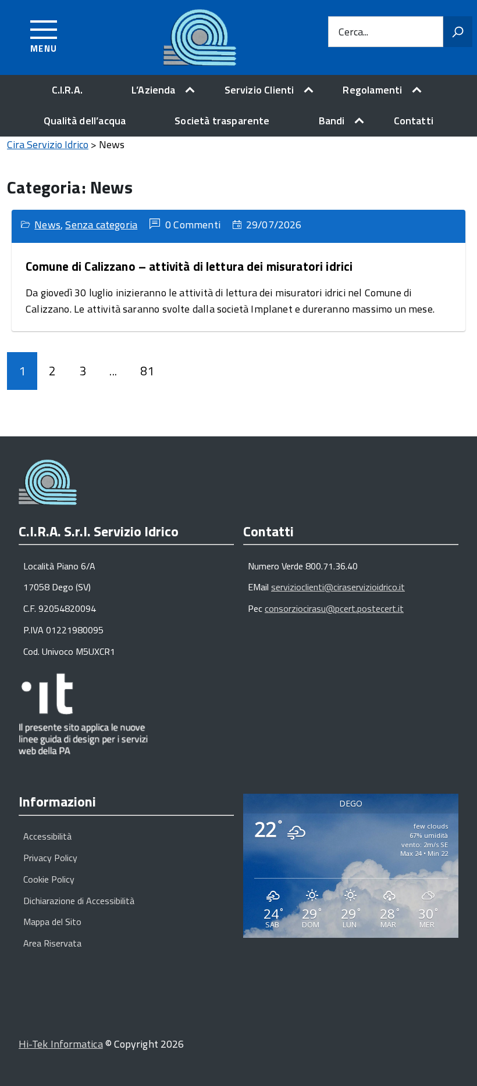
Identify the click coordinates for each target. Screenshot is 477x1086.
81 (147, 370)
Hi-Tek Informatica (61, 1044)
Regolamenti (372, 90)
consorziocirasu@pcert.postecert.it (334, 608)
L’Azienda (153, 90)
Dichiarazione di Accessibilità (78, 901)
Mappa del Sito (52, 922)
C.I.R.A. (67, 90)
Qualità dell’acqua (85, 120)
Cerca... (353, 32)
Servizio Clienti (259, 90)
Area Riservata (52, 943)
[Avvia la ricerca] (457, 31)
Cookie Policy (48, 879)
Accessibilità (47, 836)
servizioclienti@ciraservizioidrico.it (338, 587)
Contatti (413, 120)
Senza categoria (101, 224)
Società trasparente (222, 120)
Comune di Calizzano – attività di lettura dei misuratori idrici (189, 266)
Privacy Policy (50, 858)
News (47, 224)
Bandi (332, 120)
